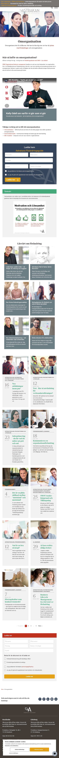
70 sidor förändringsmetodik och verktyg (29, 5)
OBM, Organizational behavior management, (14, 64)
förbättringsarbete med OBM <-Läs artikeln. (36, 60)
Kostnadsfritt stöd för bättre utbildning (22, 3)
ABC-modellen (8, 135)
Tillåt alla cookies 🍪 (39, 749)
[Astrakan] (29, 10)
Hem (2, 689)
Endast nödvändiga (19, 749)
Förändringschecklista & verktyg (16, 662)
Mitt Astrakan (10, 726)
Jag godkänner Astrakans (20, 171)
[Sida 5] (33, 624)
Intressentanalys (8, 129)
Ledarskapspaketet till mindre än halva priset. (38, 1)
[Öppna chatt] (54, 753)
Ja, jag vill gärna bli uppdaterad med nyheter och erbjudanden (25, 175)
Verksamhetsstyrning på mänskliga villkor (19, 659)
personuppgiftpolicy (28, 171)
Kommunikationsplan (9, 133)
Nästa (39, 626)
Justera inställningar (13, 753)
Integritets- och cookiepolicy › (11, 745)
